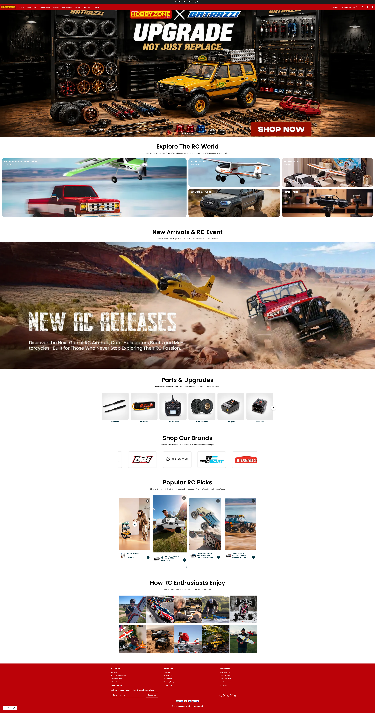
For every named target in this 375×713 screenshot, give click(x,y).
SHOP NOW (7, 164)
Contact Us (167, 672)
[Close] (14, 708)
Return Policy (168, 679)
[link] (97, 7)
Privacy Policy (168, 685)
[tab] (182, 133)
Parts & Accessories (226, 682)
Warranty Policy (169, 682)
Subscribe (152, 695)
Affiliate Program (116, 679)
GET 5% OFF (8, 707)
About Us (114, 672)
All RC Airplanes (225, 672)
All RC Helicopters (225, 679)
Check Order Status (117, 682)
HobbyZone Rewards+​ (118, 675)
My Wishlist (223, 685)
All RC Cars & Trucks (226, 675)
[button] (362, 7)
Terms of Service (116, 685)
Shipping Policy (169, 675)
